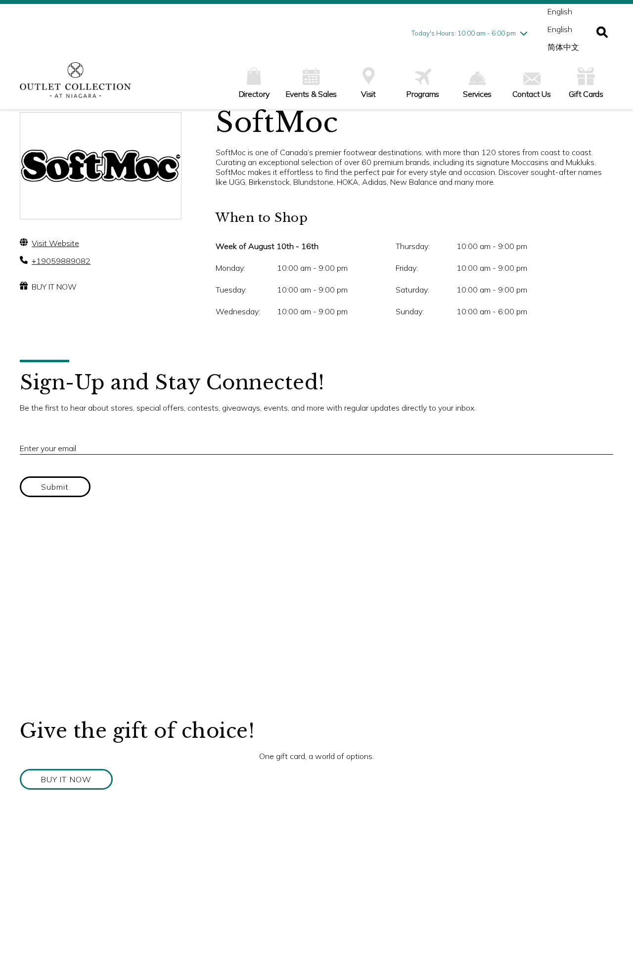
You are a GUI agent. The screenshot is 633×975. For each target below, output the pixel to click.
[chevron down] (524, 33)
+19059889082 (61, 261)
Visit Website (55, 243)
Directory (254, 94)
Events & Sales (311, 94)
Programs (423, 94)
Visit (368, 94)
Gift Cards (586, 94)
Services (477, 94)
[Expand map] (316, 620)
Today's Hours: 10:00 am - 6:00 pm (463, 33)
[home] (75, 85)
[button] (602, 33)
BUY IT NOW (54, 287)
